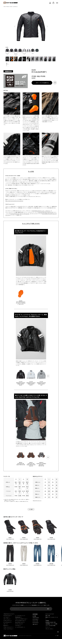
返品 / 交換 (48, 615)
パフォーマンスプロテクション (20, 619)
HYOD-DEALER (35, 622)
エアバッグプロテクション (20, 620)
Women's (5, 625)
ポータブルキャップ (7, 622)
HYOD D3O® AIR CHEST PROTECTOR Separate (20, 213)
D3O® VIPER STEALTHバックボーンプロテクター (41, 210)
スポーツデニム (6, 619)
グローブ (5, 623)
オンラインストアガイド (50, 614)
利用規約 (47, 620)
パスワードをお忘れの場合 (50, 625)
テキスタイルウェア (7, 615)
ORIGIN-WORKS (36, 617)
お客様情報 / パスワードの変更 (51, 623)
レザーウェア (6, 617)
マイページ (48, 627)
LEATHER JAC (15, 6)
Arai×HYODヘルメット (19, 622)
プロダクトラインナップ (8, 614)
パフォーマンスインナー (8, 627)
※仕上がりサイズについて (37, 500)
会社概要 (34, 616)
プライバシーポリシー (50, 628)
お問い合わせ (35, 624)
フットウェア (17, 625)
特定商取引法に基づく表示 (51, 622)
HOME (5, 6)
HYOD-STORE (35, 621)
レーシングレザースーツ (19, 615)
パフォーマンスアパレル (8, 628)
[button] (47, 376)
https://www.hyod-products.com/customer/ (14, 200)
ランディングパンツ (7, 620)
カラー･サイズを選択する (42, 83)
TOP (57, 635)
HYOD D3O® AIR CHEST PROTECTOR (45, 212)
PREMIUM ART (18, 617)
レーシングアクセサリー (19, 627)
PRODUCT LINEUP (9, 6)
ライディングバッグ (18, 623)
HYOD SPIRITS (35, 619)
